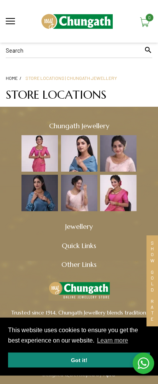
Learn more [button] (112, 340)
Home (12, 78)
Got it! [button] (79, 360)
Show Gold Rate (152, 281)
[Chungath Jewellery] (79, 21)
